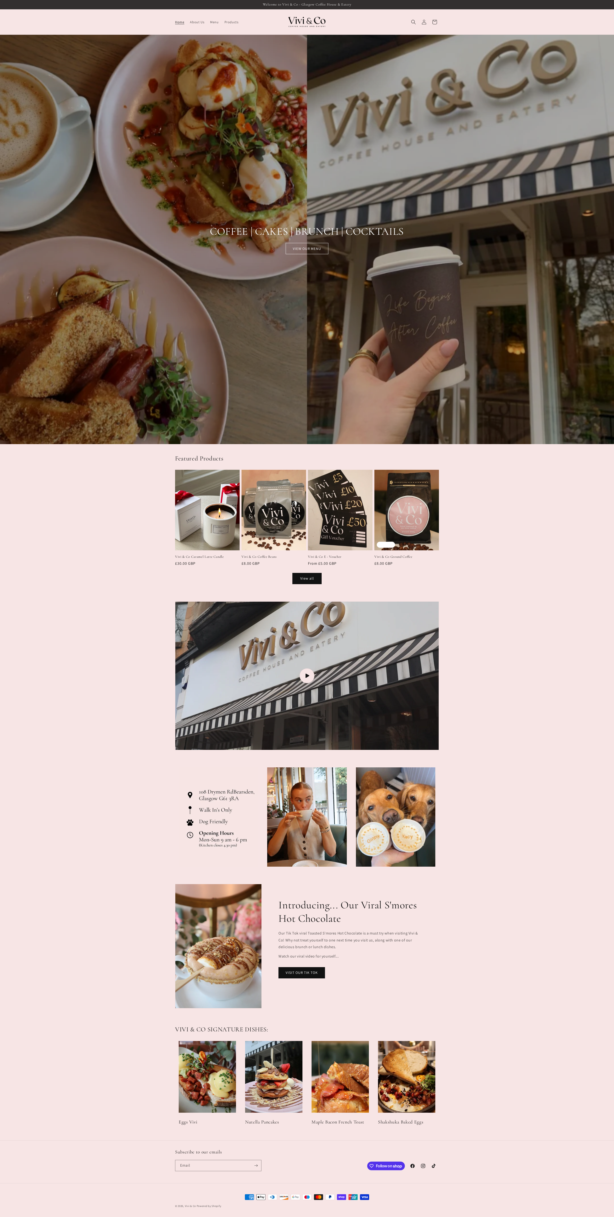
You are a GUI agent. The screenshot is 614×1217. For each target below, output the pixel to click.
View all (307, 578)
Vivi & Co (190, 1206)
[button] (413, 22)
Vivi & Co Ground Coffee (393, 557)
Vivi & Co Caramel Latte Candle (199, 557)
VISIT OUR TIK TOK (302, 972)
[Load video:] (307, 676)
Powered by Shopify (209, 1206)
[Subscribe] (256, 1165)
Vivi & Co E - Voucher (325, 557)
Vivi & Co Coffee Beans (259, 557)
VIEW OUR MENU (307, 248)
